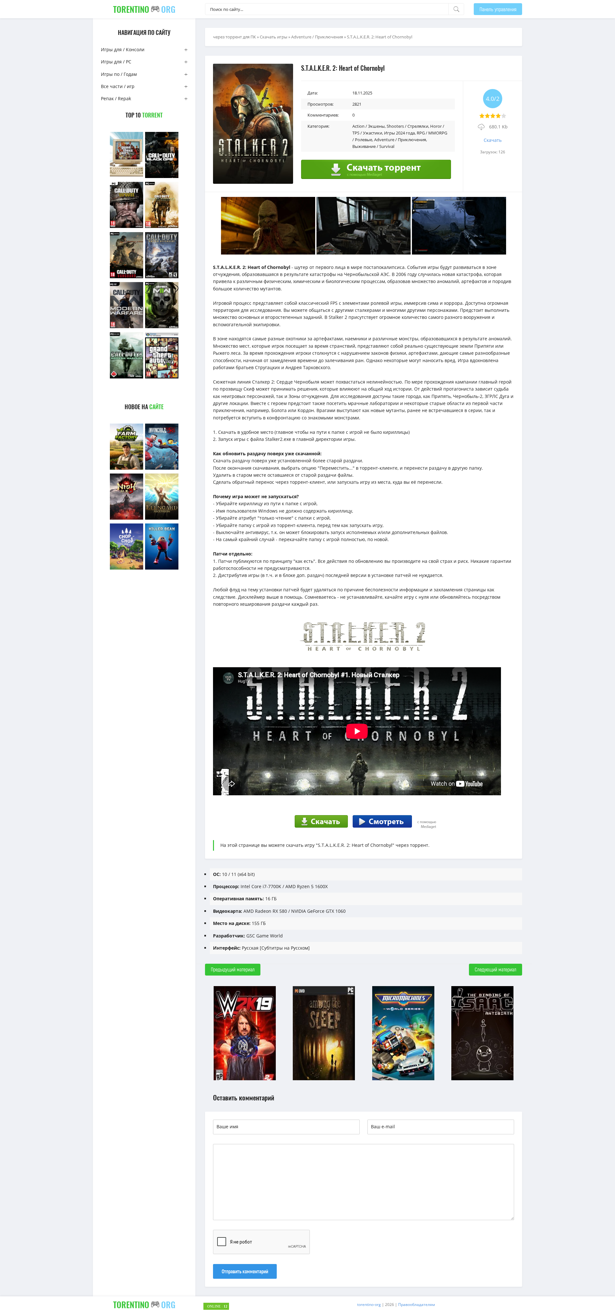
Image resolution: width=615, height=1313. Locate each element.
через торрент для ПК (234, 37)
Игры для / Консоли (122, 49)
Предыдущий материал (233, 969)
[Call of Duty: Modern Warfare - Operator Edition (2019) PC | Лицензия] (126, 327)
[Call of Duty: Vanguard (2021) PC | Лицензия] (126, 277)
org (144, 9)
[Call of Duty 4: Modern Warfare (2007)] (126, 378)
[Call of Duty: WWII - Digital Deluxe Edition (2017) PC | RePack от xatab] (126, 227)
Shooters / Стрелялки (407, 126)
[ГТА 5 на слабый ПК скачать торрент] (126, 177)
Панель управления (498, 9)
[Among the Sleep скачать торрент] (324, 1079)
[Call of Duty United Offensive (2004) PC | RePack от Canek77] (161, 277)
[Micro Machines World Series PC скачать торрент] (403, 1079)
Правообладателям (416, 1304)
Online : (217, 1306)
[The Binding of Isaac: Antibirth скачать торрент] (482, 1079)
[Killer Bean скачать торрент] (161, 569)
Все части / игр (118, 86)
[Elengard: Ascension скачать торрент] (161, 519)
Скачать (493, 140)
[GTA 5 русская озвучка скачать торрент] (161, 378)
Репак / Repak (116, 98)
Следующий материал (495, 969)
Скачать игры (273, 37)
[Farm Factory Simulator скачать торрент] (126, 469)
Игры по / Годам (119, 74)
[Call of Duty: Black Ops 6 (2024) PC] (161, 177)
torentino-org (369, 1304)
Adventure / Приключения (317, 37)
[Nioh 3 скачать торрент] (126, 519)
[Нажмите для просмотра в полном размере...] (268, 253)
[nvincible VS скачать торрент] (161, 469)
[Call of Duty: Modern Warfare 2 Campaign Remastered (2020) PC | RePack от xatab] (161, 227)
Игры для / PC (116, 62)
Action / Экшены (368, 126)
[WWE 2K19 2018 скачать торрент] (245, 1079)
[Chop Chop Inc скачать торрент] (126, 569)
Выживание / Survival (373, 146)
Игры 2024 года (399, 133)
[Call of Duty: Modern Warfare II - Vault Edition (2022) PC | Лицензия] (161, 327)
